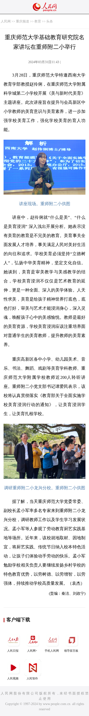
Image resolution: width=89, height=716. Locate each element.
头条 (49, 21)
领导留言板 (71, 650)
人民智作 (32, 678)
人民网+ (32, 650)
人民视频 (13, 678)
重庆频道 (22, 21)
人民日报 (13, 650)
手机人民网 (52, 650)
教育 (37, 21)
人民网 (6, 21)
